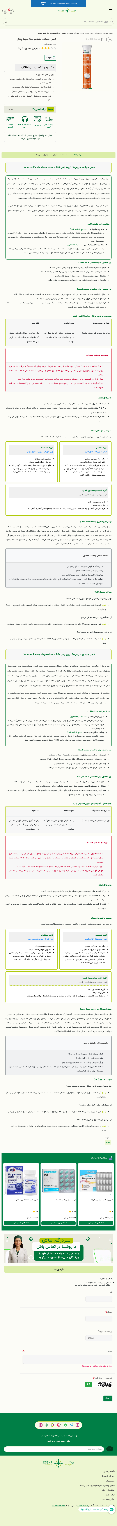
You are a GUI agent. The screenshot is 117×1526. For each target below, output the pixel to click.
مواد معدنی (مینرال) (81, 33)
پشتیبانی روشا (108, 1490)
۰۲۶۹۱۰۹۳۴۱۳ (59, 1506)
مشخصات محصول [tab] (60, 154)
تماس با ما (110, 1495)
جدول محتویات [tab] (42, 154)
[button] (5, 1194)
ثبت (109, 1448)
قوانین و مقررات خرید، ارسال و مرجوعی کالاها (97, 1485)
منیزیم (69, 33)
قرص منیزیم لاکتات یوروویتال (27, 1200)
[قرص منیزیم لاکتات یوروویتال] (21, 1181)
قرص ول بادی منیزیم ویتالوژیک (101, 1200)
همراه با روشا (108, 1476)
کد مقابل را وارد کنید (103, 1378)
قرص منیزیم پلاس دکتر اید (66, 1200)
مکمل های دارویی (96, 33)
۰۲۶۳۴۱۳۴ (82, 1506)
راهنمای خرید (108, 1471)
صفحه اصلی (108, 33)
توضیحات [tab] (77, 154)
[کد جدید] (88, 1384)
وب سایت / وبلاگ (104, 1331)
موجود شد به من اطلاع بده (34, 67)
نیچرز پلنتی (48, 44)
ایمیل (109, 1312)
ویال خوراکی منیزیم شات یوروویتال (40, 451)
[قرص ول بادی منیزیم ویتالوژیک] (96, 1181)
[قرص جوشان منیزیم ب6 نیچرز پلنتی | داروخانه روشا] (58, 1463)
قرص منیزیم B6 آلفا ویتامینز (96, 451)
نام (111, 1292)
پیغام (110, 1351)
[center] (6, 22)
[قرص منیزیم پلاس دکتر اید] (58, 1181)
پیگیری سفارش (109, 1499)
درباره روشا (110, 1481)
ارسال (107, 1398)
